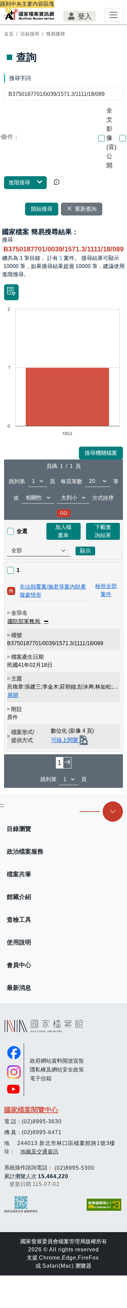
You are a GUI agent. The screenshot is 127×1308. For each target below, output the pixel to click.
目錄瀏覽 (19, 828)
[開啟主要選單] (113, 15)
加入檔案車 (63, 531)
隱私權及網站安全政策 (57, 1069)
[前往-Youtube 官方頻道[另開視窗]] (14, 1089)
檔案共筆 (19, 874)
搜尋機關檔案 (101, 453)
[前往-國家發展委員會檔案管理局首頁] (21, 1204)
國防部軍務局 (24, 621)
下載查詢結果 (103, 531)
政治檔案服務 (25, 851)
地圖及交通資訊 (39, 1151)
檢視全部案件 (106, 590)
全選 (22, 531)
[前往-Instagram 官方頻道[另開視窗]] (14, 1072)
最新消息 (19, 987)
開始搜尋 (41, 209)
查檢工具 (19, 919)
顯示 (85, 551)
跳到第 (17, 481)
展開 (12, 695)
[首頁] (29, 12)
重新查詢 (86, 209)
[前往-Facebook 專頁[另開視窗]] (14, 1053)
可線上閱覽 (65, 740)
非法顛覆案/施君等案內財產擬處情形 (53, 591)
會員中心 (19, 965)
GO (63, 513)
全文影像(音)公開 (111, 138)
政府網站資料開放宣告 (57, 1061)
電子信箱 (40, 1078)
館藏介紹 (19, 897)
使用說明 (19, 942)
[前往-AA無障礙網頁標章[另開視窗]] (104, 1204)
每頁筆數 (71, 481)
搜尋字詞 (20, 78)
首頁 (9, 34)
